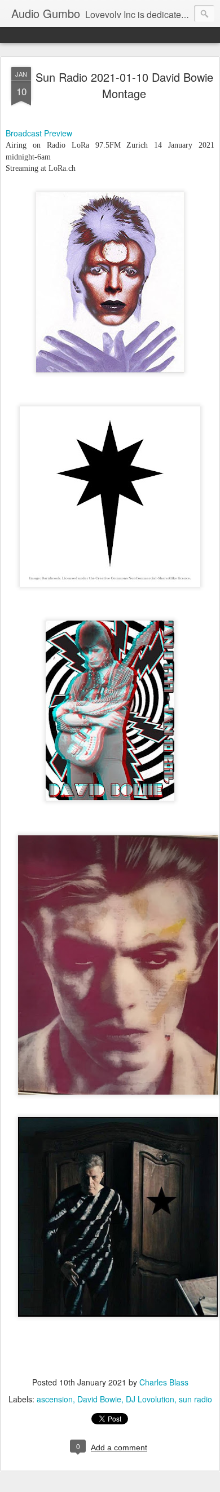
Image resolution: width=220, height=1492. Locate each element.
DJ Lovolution (150, 1399)
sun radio (195, 1399)
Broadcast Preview (39, 133)
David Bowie (99, 1399)
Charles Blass (163, 1382)
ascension (55, 1399)
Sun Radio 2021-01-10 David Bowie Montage (124, 85)
